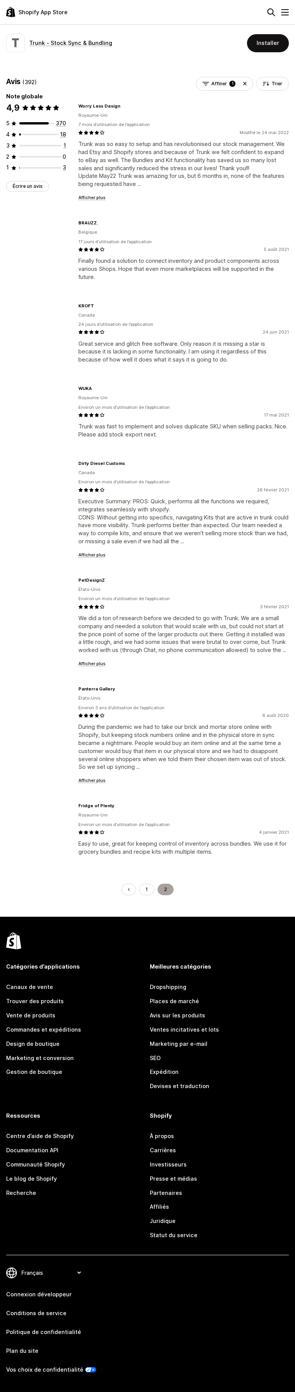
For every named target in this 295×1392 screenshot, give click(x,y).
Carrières (163, 1150)
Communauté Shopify (35, 1164)
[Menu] (285, 12)
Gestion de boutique (34, 1071)
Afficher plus (92, 197)
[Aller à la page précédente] (128, 889)
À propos (162, 1136)
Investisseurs (168, 1164)
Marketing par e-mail (178, 1043)
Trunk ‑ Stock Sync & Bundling (70, 43)
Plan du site (22, 1350)
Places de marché (174, 1001)
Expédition (164, 1071)
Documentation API (32, 1150)
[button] (245, 83)
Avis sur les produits (177, 1015)
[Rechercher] (271, 12)
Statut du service (173, 1235)
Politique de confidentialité (43, 1332)
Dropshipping (168, 987)
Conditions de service (36, 1313)
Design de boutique (33, 1043)
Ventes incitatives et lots (184, 1029)
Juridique (163, 1221)
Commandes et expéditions (43, 1029)
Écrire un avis (28, 186)
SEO (155, 1058)
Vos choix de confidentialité (44, 1369)
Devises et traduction (179, 1086)
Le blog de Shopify (31, 1178)
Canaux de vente (29, 987)
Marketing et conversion (40, 1058)
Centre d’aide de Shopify (40, 1136)
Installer (268, 43)
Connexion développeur (39, 1294)
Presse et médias (173, 1178)
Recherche (21, 1193)
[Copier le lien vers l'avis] (125, 106)
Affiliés (159, 1206)
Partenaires (166, 1193)
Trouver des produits (35, 1001)
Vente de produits (30, 1015)
